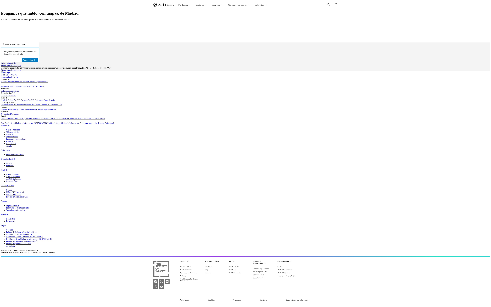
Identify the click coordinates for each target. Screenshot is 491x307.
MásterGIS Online (33, 105)
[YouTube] (161, 286)
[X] (161, 281)
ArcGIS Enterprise (35, 100)
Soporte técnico (7, 109)
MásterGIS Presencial (16, 105)
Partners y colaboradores (11, 86)
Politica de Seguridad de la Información (63, 123)
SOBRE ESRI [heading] (184, 261)
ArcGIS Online (7, 100)
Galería (4, 95)
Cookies (4, 118)
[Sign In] (336, 5)
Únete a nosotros (8, 82)
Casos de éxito (49, 100)
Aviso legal (109, 123)
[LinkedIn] (167, 281)
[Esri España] (163, 5)
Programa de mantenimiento (25, 109)
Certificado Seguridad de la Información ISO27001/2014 (24, 123)
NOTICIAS (33, 86)
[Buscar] (328, 4)
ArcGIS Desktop (21, 100)
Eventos (24, 86)
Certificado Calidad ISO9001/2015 (54, 118)
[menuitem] (190, 266)
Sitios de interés (21, 82)
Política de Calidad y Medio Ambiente (24, 118)
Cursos (4, 105)
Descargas (14, 114)
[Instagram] (155, 286)
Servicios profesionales (46, 109)
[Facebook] (155, 281)
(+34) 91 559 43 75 (9, 75)
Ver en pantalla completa (11, 65)
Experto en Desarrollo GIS (51, 105)
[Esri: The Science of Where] (161, 269)
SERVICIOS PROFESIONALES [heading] (259, 262)
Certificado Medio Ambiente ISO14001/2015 (86, 118)
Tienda (41, 86)
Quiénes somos (42, 82)
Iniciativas (11, 95)
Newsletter (5, 114)
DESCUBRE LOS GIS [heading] (212, 261)
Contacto (32, 82)
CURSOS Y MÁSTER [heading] (284, 261)
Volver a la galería (8, 63)
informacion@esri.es (9, 77)
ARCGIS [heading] (231, 261)
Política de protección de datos (92, 123)
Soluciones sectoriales (10, 91)
